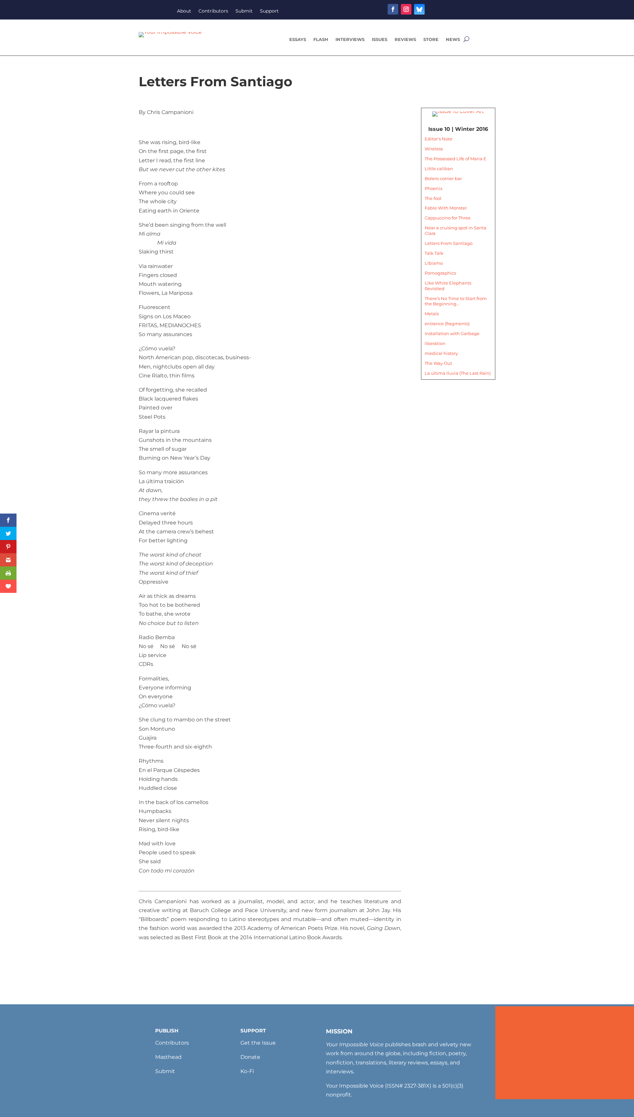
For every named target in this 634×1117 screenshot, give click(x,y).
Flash (320, 39)
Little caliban (439, 168)
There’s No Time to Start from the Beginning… (456, 301)
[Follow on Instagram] (406, 9)
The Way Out (438, 363)
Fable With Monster (446, 208)
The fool (433, 198)
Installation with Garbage (452, 333)
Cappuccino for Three (448, 217)
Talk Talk (434, 253)
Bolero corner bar (443, 178)
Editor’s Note (438, 138)
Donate (250, 1057)
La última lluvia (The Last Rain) (458, 373)
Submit (244, 11)
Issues (379, 39)
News (453, 39)
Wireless (434, 148)
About (184, 11)
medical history (441, 353)
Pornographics (440, 273)
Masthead (168, 1057)
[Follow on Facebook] (393, 9)
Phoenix (433, 188)
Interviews (350, 39)
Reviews (405, 39)
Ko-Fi (247, 1071)
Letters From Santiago (449, 243)
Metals (432, 313)
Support (269, 11)
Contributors (213, 11)
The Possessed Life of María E (455, 158)
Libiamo (434, 263)
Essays (297, 39)
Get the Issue (258, 1043)
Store (431, 39)
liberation (435, 343)
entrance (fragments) (447, 323)
